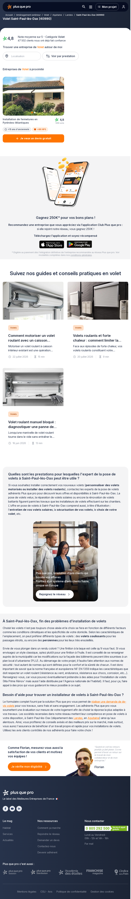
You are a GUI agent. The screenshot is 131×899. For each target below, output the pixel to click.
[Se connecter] (123, 6)
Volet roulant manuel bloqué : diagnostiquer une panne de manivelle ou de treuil (32, 427)
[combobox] (24, 56)
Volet (46, 15)
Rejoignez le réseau (52, 594)
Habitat (7, 827)
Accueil (9, 15)
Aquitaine (57, 15)
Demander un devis (49, 840)
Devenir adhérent (47, 852)
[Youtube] (12, 808)
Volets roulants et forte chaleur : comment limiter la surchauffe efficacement (95, 340)
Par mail (89, 843)
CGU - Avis (46, 891)
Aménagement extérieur (28, 15)
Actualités (8, 840)
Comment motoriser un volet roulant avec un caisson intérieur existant (31, 340)
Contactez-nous (47, 846)
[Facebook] (5, 808)
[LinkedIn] (19, 808)
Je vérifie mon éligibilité (27, 766)
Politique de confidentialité (71, 891)
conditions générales (81, 255)
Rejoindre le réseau (49, 834)
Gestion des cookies (102, 891)
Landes (69, 15)
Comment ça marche (49, 827)
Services (8, 834)
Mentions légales (26, 891)
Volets (13, 327)
